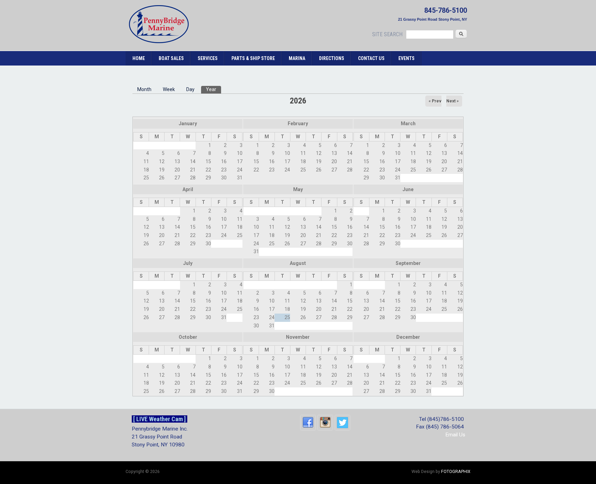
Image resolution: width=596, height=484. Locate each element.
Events (406, 58)
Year (213, 89)
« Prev (435, 101)
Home (138, 58)
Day (190, 89)
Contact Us (371, 58)
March (408, 123)
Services (208, 58)
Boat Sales (171, 58)
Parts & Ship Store (253, 58)
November (298, 337)
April (187, 189)
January (188, 123)
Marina (297, 58)
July (187, 263)
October (188, 337)
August (298, 263)
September (408, 263)
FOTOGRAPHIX (455, 471)
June (408, 189)
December (408, 337)
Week (169, 89)
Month (144, 89)
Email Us (455, 435)
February (298, 123)
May (298, 189)
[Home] (159, 41)
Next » (452, 101)
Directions (331, 58)
